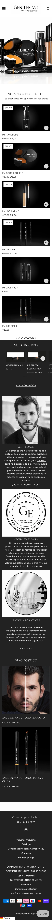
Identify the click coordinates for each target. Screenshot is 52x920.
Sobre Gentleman (26, 875)
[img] (26, 829)
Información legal (26, 857)
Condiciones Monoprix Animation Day (26, 848)
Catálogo (26, 844)
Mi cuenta (26, 884)
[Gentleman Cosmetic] (26, 8)
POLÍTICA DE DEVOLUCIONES (26, 893)
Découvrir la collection (26, 55)
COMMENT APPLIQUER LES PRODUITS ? (26, 871)
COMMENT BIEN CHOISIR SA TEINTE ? (26, 867)
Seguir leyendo (11, 723)
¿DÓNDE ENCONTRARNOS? (26, 485)
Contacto (26, 853)
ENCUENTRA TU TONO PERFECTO (23, 717)
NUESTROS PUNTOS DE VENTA (26, 880)
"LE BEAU (41, 460)
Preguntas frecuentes (26, 840)
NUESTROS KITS (26, 345)
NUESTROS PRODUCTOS (26, 94)
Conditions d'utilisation (26, 889)
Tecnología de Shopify (26, 913)
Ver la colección (26, 338)
